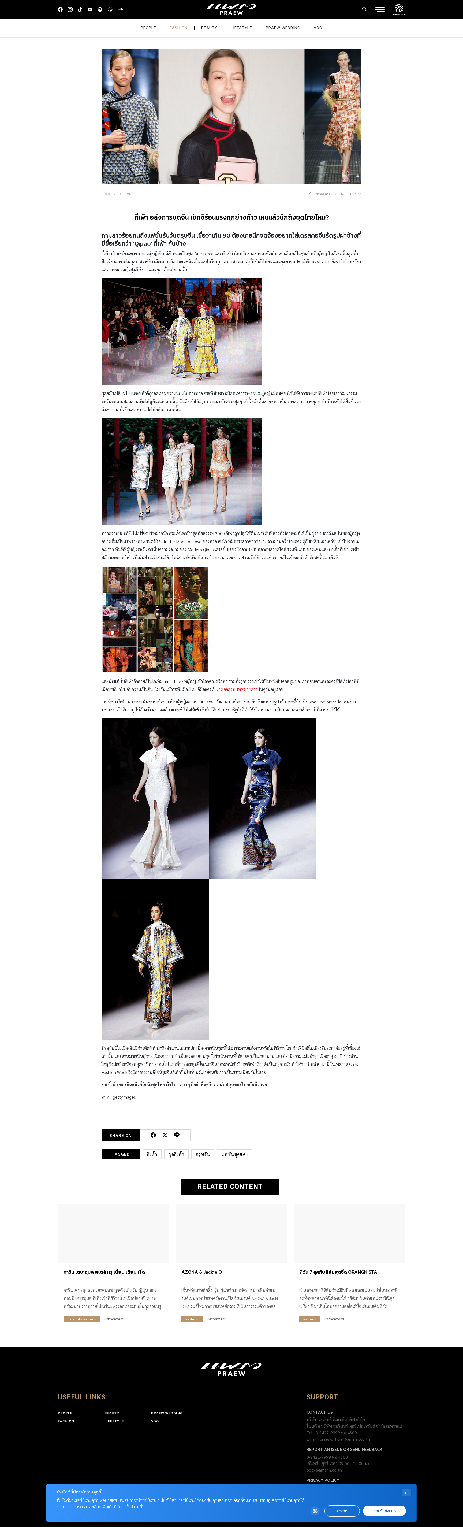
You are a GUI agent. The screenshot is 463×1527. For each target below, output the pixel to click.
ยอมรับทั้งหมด (384, 1511)
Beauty (209, 27)
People (148, 27)
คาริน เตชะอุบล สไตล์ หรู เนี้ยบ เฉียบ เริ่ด (104, 1272)
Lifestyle (241, 27)
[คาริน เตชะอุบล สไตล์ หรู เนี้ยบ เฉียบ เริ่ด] (113, 1233)
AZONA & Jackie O (201, 1272)
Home (106, 194)
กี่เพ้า (152, 1154)
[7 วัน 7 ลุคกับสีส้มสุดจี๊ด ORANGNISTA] (349, 1233)
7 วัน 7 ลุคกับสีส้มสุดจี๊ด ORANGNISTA (338, 1272)
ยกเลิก (342, 1511)
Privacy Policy (323, 1480)
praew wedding (283, 27)
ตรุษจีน (203, 1154)
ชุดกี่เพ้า (176, 1154)
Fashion (179, 27)
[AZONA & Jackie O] (231, 1233)
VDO (318, 27)
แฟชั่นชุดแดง (234, 1154)
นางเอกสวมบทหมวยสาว (236, 689)
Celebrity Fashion (82, 1319)
